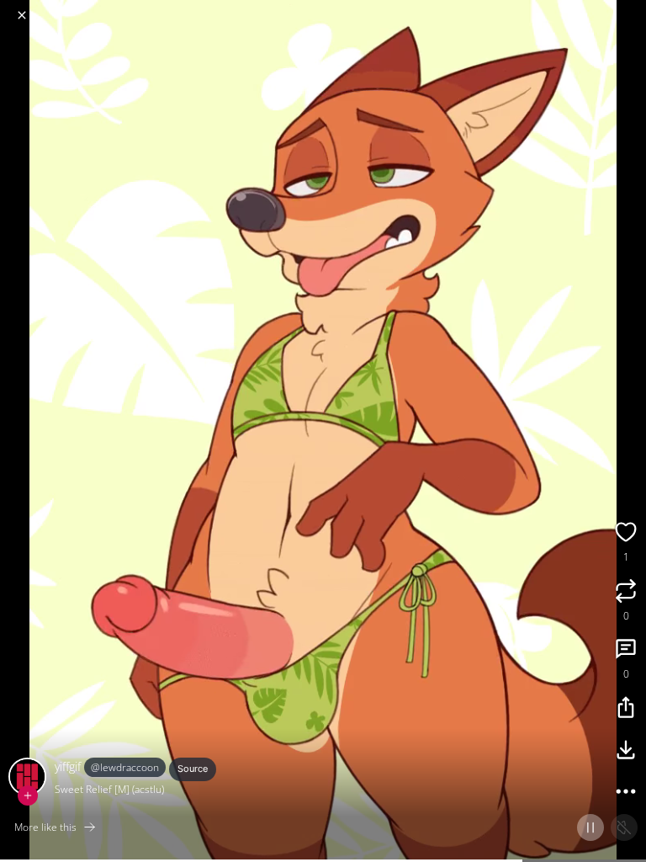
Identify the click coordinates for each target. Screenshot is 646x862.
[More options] (626, 794)
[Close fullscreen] (21, 15)
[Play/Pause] (590, 827)
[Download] (626, 751)
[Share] (626, 709)
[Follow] (28, 795)
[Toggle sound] (624, 827)
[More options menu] (631, 8)
